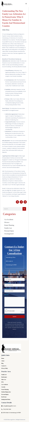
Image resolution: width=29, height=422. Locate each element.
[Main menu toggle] (26, 3)
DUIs (2, 382)
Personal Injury (9, 231)
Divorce (6, 222)
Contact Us (3, 366)
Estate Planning (9, 225)
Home (2, 358)
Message (6, 294)
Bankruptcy (4, 377)
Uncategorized (8, 234)
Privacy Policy (4, 368)
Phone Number (8, 288)
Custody (3, 387)
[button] (17, 202)
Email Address (7, 283)
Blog (2, 363)
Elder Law (3, 379)
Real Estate (4, 397)
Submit (14, 316)
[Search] (24, 209)
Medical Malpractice (6, 392)
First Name (7, 277)
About (2, 361)
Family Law (8, 228)
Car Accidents (8, 219)
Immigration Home (5, 399)
